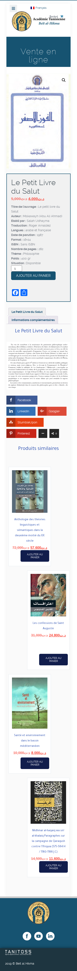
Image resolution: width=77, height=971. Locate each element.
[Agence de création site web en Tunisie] (18, 954)
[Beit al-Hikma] (38, 24)
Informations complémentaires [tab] (33, 320)
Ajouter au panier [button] (35, 556)
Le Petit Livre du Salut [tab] (27, 312)
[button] (64, 80)
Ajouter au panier (33, 276)
